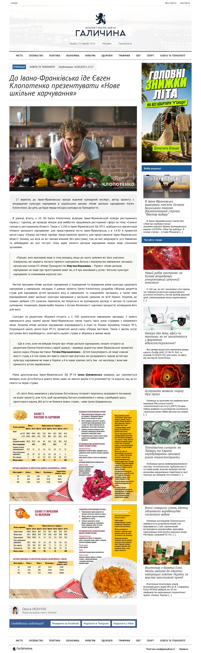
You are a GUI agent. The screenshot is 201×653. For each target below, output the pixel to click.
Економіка (72, 55)
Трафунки (124, 55)
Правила (183, 649)
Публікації (19, 66)
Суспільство (36, 55)
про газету (170, 2)
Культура (90, 55)
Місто (19, 55)
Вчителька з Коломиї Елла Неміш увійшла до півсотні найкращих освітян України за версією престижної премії (166, 572)
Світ (138, 55)
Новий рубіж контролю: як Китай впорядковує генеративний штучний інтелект (163, 278)
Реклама (106, 43)
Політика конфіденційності (160, 649)
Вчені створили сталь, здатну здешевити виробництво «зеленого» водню (166, 511)
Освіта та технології (172, 55)
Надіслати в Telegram (96, 623)
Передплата (125, 43)
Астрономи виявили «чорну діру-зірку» (164, 392)
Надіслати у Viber (124, 623)
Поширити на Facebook (65, 623)
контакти (185, 2)
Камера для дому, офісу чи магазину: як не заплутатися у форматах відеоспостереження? (166, 338)
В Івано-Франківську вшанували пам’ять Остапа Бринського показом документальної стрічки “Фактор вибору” (164, 207)
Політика (54, 55)
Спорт (150, 55)
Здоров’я (106, 55)
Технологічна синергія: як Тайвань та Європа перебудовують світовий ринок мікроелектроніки (163, 452)
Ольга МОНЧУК (34, 609)
